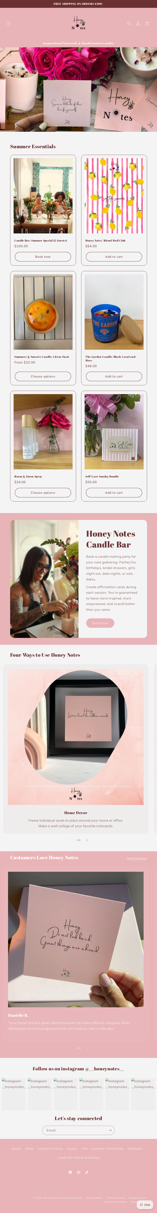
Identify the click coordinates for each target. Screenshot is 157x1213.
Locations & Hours (50, 1148)
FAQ (84, 1148)
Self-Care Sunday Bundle (102, 476)
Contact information (115, 1201)
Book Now (100, 623)
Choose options (43, 376)
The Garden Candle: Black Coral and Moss (110, 358)
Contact (72, 1148)
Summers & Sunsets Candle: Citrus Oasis (41, 356)
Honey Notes (50, 1197)
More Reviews (137, 858)
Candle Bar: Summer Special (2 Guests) (40, 240)
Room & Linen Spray (28, 476)
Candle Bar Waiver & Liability (78, 1157)
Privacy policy (94, 1197)
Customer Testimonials (107, 1148)
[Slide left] (70, 840)
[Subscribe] (110, 1130)
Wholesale (134, 1148)
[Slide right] (87, 840)
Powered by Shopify (70, 1197)
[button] (8, 23)
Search (16, 1148)
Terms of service (115, 1197)
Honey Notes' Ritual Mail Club (105, 240)
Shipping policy (138, 1197)
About (29, 1148)
